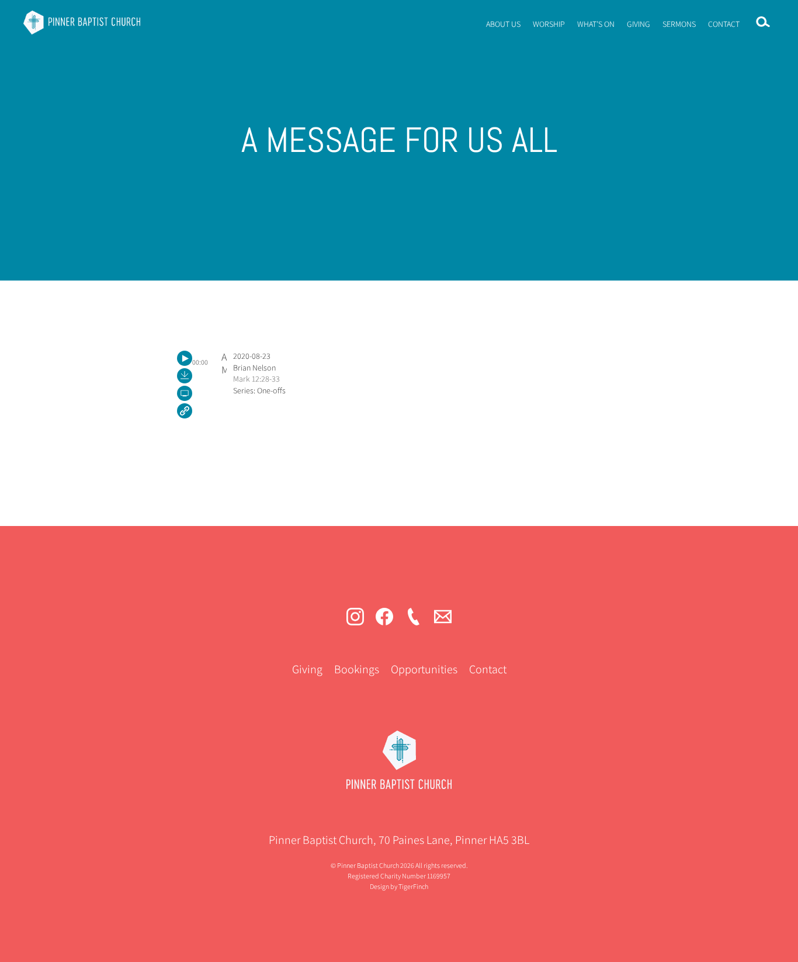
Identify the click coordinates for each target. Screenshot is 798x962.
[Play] (184, 358)
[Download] (184, 375)
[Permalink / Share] (184, 410)
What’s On (596, 24)
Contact (724, 24)
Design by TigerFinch (399, 886)
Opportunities (424, 669)
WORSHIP (549, 24)
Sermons (679, 24)
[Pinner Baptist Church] (81, 22)
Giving (638, 24)
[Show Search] (763, 22)
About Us (503, 24)
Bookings (356, 669)
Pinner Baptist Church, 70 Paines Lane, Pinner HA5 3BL (399, 839)
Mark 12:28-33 (256, 378)
